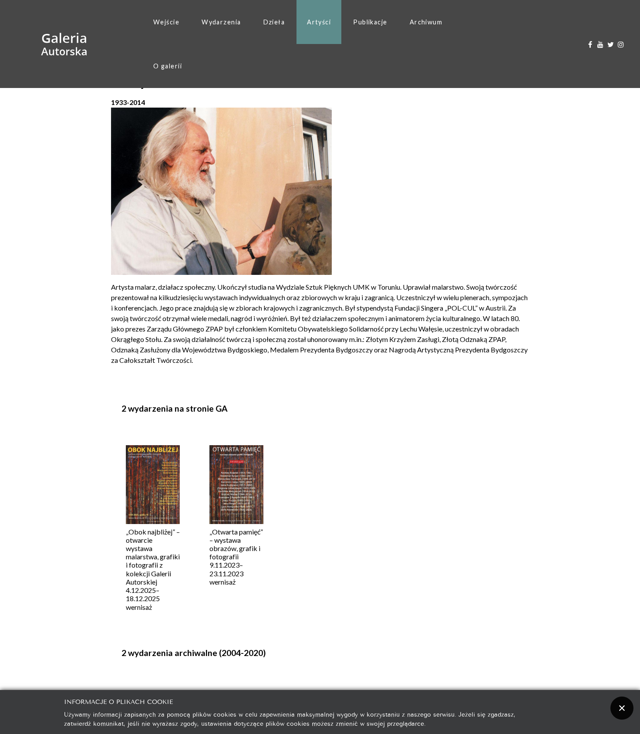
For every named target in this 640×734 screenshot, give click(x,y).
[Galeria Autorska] (64, 44)
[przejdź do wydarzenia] (153, 485)
